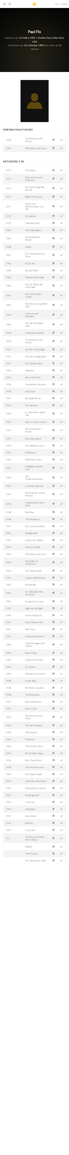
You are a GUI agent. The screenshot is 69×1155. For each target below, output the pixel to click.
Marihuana (30, 452)
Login (64, 4)
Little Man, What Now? (36, 781)
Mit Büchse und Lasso (36, 148)
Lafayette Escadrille (34, 332)
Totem (28, 246)
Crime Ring (30, 680)
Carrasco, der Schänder (32, 315)
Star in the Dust (33, 377)
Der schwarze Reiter (35, 526)
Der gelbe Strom (33, 398)
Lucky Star (30, 830)
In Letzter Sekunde (34, 486)
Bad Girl (29, 823)
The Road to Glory (34, 746)
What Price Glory (33, 459)
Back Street (30, 816)
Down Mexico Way (34, 622)
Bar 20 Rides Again (34, 753)
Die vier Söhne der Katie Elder (34, 285)
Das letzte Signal (33, 438)
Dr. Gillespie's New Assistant (34, 593)
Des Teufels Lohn (33, 363)
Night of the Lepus (34, 196)
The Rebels (30, 170)
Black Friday (31, 653)
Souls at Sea (31, 708)
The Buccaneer (32, 694)
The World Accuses (34, 767)
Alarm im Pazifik (32, 547)
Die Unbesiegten (33, 230)
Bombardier (31, 584)
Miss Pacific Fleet (33, 760)
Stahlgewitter (31, 533)
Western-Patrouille (34, 277)
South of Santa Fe (33, 615)
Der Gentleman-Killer (35, 860)
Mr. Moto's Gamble (34, 687)
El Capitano (30, 216)
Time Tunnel (31, 853)
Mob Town (30, 629)
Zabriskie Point (32, 223)
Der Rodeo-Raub (33, 774)
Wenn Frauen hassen (35, 422)
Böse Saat (30, 391)
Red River (29, 512)
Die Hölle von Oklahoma (31, 562)
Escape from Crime (34, 601)
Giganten (29, 370)
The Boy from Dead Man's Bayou (34, 838)
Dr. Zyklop (30, 666)
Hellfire (28, 846)
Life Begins (30, 809)
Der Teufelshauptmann (34, 477)
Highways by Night (34, 608)
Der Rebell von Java (34, 445)
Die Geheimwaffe (33, 570)
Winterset (30, 739)
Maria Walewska (33, 701)
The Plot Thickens (34, 725)
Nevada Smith (31, 270)
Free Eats (29, 802)
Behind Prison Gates (35, 673)
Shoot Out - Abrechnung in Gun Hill (34, 206)
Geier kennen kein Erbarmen (34, 178)
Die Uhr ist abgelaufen (36, 356)
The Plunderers (32, 519)
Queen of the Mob (34, 659)
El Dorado (30, 263)
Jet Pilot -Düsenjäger (35, 349)
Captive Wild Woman (35, 577)
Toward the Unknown (35, 384)
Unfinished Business (35, 636)
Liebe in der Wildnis (34, 540)
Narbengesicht (32, 795)
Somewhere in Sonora (35, 788)
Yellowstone (31, 732)
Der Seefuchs (31, 405)
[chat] (57, 4)
